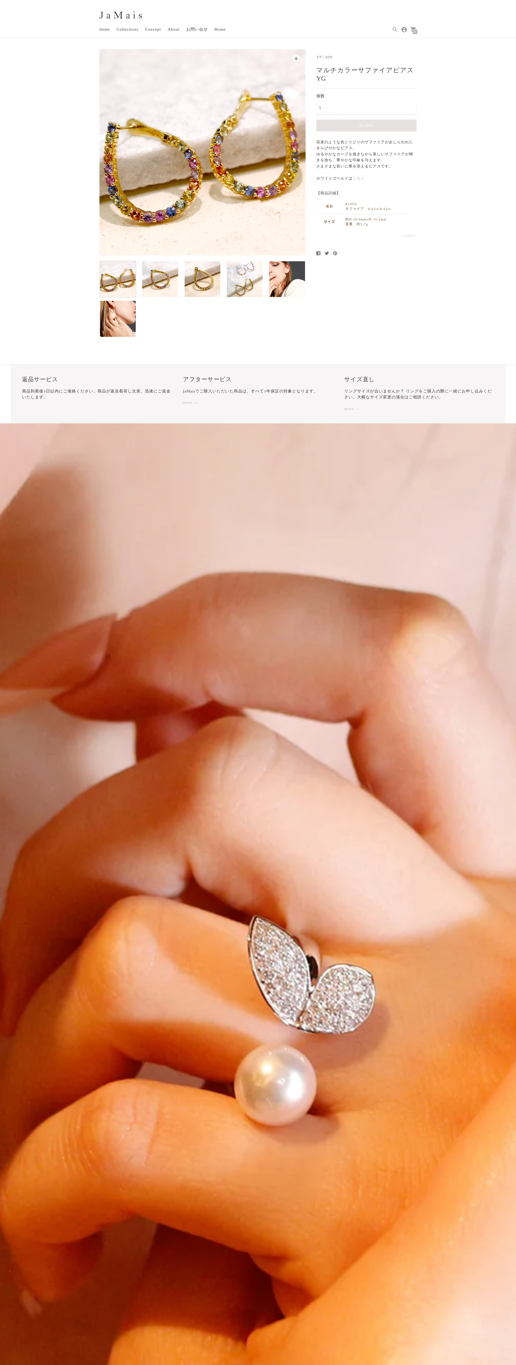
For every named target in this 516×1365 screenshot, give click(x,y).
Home (220, 29)
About (174, 29)
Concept (153, 29)
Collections (127, 29)
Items (104, 29)
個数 (320, 96)
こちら (359, 178)
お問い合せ (197, 29)
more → (190, 403)
